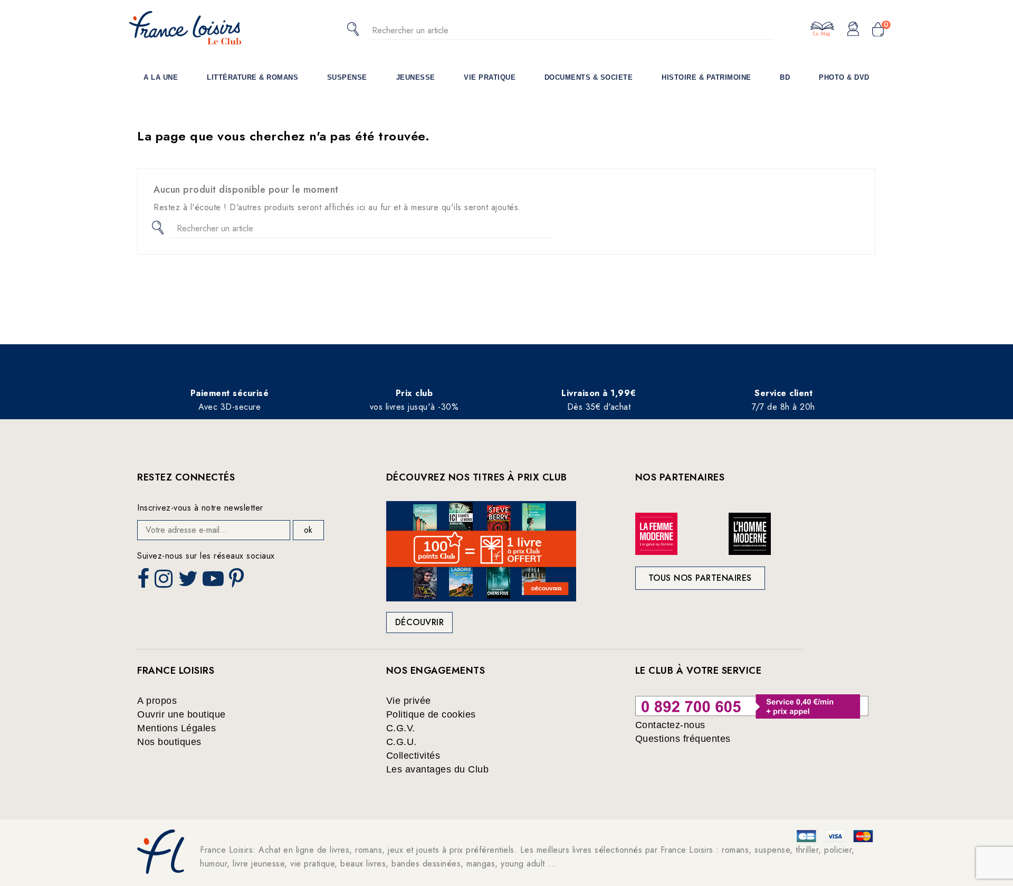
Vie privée (408, 700)
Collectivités (413, 755)
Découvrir (419, 622)
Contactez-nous (670, 725)
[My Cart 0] (878, 30)
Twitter (189, 582)
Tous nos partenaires (700, 578)
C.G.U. (401, 742)
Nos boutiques (169, 742)
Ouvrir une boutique (181, 714)
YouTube (214, 582)
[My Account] (853, 29)
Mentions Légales (176, 728)
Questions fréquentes (683, 738)
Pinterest (238, 582)
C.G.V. (400, 728)
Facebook (144, 582)
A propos (157, 700)
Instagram (165, 582)
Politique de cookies (431, 714)
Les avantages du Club (437, 769)
